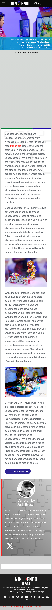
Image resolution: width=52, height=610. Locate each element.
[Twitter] (22, 597)
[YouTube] (26, 597)
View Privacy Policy (15, 592)
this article (15, 145)
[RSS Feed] (27, 599)
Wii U (47, 47)
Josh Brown (43, 39)
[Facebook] (5, 597)
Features (39, 47)
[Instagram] (9, 597)
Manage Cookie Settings (35, 592)
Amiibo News (28, 47)
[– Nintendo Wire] (26, 581)
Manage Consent (32, 606)
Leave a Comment (14, 39)
